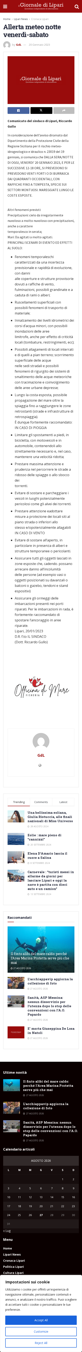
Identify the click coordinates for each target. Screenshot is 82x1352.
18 (19, 1206)
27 (41, 1215)
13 (41, 1197)
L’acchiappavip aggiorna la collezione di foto (50, 981)
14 (51, 1197)
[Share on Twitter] (41, 110)
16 (73, 1197)
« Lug (7, 1231)
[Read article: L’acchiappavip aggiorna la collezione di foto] (16, 983)
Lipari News (21, 19)
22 (62, 1206)
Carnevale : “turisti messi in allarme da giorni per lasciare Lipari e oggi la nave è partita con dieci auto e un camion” (51, 880)
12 (30, 1197)
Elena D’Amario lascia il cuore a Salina (47, 855)
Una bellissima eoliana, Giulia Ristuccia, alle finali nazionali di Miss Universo (50, 816)
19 (30, 1206)
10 (8, 1197)
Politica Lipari (13, 1267)
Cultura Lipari (13, 1273)
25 (19, 1215)
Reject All (41, 1343)
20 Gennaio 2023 (39, 45)
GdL (18, 45)
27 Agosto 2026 (22, 968)
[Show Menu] (5, 6)
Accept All (41, 1320)
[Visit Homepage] (41, 6)
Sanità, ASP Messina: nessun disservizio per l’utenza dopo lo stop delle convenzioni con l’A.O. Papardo (49, 1005)
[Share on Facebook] (18, 110)
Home (7, 19)
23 (73, 1206)
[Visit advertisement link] (41, 688)
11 (19, 1197)
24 (8, 1215)
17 (8, 1206)
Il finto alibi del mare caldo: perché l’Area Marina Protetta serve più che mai (40, 958)
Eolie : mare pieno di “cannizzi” (44, 837)
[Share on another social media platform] (63, 110)
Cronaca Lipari (40, 19)
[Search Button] (77, 6)
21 (51, 1206)
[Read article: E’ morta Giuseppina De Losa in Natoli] (16, 1032)
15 (62, 1197)
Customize (41, 1331)
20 (41, 1206)
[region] (41, 1313)
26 (30, 1215)
